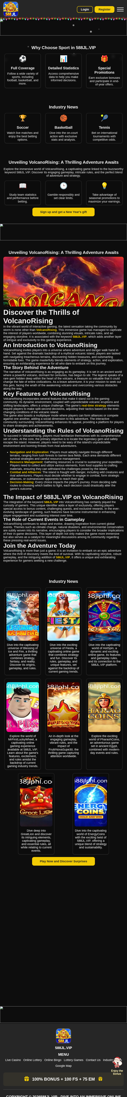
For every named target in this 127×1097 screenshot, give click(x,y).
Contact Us (93, 1060)
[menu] (120, 9)
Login (85, 9)
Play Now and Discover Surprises (63, 861)
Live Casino (13, 1060)
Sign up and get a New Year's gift (63, 212)
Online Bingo (52, 1060)
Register (104, 9)
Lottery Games (73, 1060)
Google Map (63, 1065)
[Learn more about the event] (63, 34)
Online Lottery (32, 1060)
